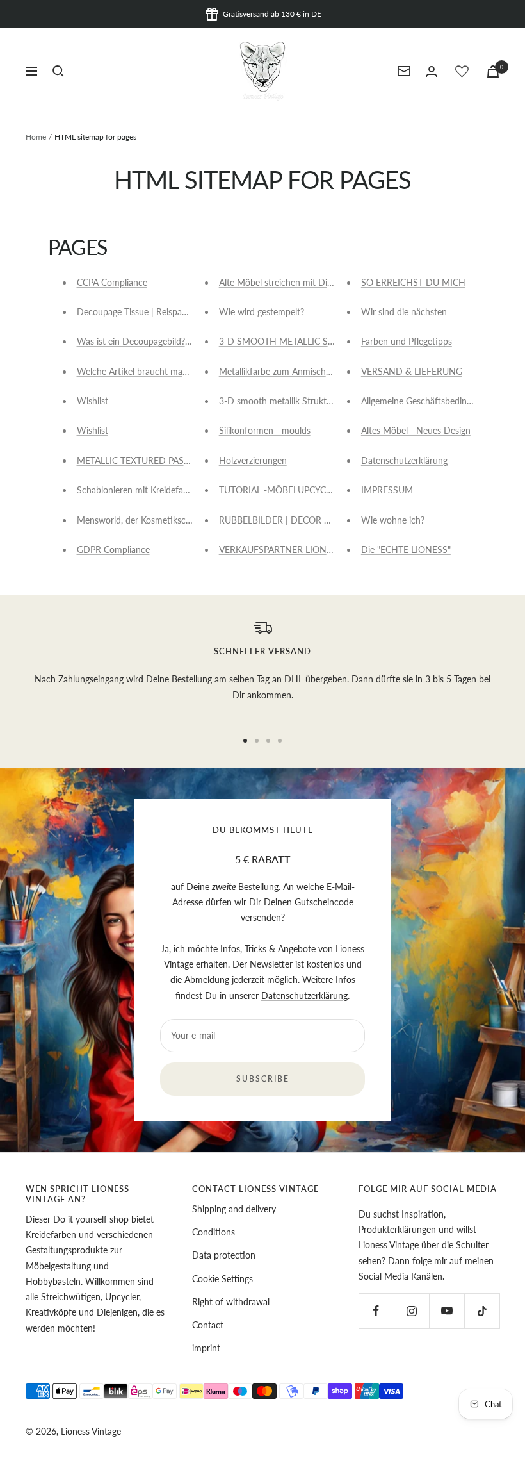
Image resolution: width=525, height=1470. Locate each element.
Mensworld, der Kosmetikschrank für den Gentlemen (181, 520)
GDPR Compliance (113, 549)
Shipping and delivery (234, 1208)
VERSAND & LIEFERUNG (411, 371)
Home (36, 137)
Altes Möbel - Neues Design (416, 430)
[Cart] (493, 71)
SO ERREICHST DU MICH (413, 282)
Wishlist (92, 400)
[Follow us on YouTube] (446, 1310)
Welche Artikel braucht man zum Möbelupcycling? (176, 371)
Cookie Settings (222, 1278)
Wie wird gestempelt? (261, 311)
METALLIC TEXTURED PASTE (135, 460)
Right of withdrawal (231, 1301)
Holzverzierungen (253, 460)
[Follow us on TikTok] (481, 1310)
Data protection (223, 1255)
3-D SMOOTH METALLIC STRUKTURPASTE (306, 341)
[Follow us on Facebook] (376, 1310)
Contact (207, 1324)
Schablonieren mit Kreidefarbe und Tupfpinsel (167, 489)
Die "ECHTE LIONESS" (406, 549)
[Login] (431, 71)
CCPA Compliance (112, 282)
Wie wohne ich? (392, 520)
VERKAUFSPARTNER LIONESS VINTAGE (300, 549)
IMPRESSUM (387, 489)
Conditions (213, 1231)
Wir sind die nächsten (404, 311)
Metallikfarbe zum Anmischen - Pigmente (299, 371)
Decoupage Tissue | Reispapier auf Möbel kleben (172, 311)
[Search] (58, 71)
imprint (206, 1347)
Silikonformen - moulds (265, 430)
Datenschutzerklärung (404, 460)
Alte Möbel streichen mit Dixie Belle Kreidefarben (315, 282)
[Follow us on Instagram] (411, 1310)
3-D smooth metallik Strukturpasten (290, 400)
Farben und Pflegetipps (406, 341)
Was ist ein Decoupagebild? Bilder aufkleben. (165, 341)
